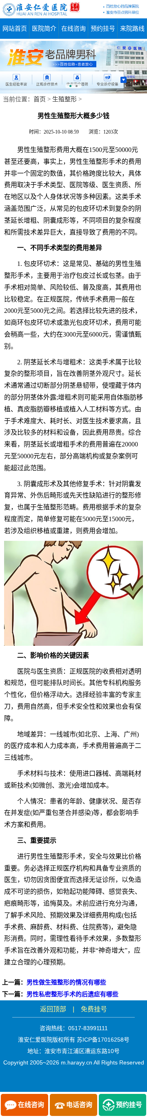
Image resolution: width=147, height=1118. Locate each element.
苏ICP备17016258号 (103, 1039)
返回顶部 (53, 1009)
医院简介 (44, 28)
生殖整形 (64, 99)
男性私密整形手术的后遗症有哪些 (72, 994)
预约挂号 (103, 28)
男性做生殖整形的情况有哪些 (66, 982)
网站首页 (14, 28)
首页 (39, 99)
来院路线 (132, 28)
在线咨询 (73, 28)
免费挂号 (94, 1009)
